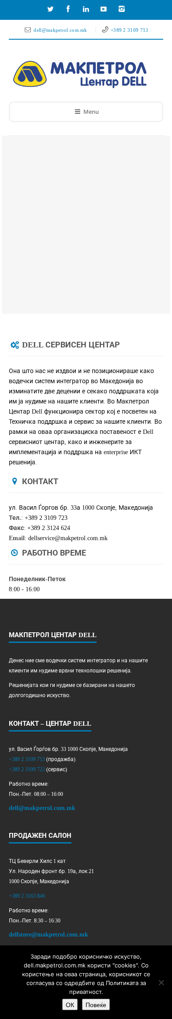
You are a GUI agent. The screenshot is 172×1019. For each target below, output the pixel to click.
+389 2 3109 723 (27, 769)
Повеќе (96, 1004)
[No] (161, 982)
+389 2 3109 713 (130, 30)
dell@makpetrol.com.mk (61, 30)
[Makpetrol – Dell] (80, 74)
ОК (70, 1004)
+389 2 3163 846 (27, 896)
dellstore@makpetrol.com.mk (48, 934)
